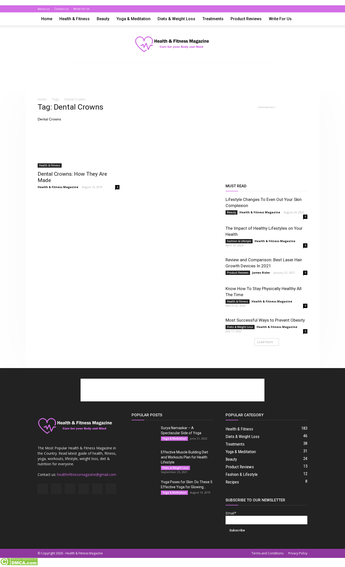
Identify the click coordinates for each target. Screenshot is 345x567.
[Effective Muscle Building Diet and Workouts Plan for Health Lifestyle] (144, 458)
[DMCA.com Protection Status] (19, 564)
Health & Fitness (74, 18)
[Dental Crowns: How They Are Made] (78, 147)
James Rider (261, 272)
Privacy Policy (297, 553)
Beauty (103, 18)
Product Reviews (246, 18)
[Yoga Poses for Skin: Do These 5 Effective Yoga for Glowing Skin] (144, 488)
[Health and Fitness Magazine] (172, 44)
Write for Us (81, 9)
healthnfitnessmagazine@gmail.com (86, 474)
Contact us (61, 9)
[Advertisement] (172, 80)
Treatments (213, 18)
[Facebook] (262, 8)
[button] (301, 19)
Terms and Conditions (267, 553)
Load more (265, 342)
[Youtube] (303, 8)
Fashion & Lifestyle (239, 241)
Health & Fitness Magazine (58, 187)
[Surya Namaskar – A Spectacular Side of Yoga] (144, 434)
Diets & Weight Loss (176, 18)
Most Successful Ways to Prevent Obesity (265, 320)
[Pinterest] (287, 8)
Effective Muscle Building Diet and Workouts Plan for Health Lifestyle (184, 457)
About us (44, 9)
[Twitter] (295, 8)
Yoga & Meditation (133, 18)
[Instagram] (270, 8)
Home (46, 18)
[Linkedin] (278, 8)
